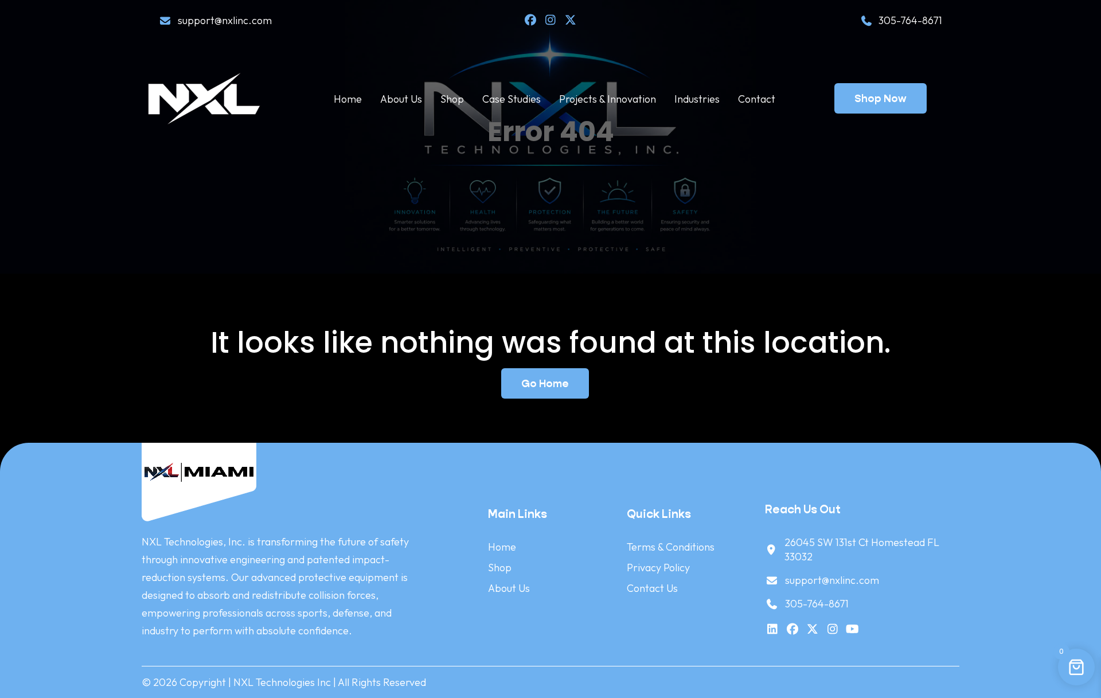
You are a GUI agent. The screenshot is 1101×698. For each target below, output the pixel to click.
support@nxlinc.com (225, 20)
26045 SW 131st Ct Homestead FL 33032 (861, 549)
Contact (756, 99)
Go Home (545, 383)
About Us (401, 99)
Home (348, 99)
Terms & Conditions (671, 546)
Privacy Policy (658, 567)
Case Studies (511, 99)
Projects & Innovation (607, 99)
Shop (452, 99)
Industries (697, 99)
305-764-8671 (910, 20)
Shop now (880, 98)
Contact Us (652, 588)
